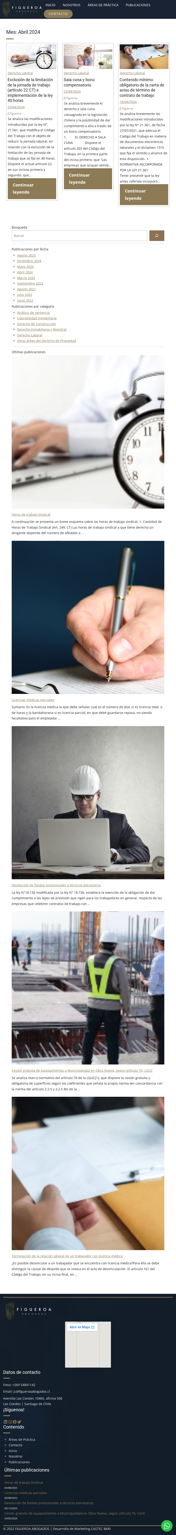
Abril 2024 (25, 272)
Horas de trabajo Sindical (31, 514)
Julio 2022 (24, 294)
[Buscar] (156, 235)
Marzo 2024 (26, 278)
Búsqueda (19, 227)
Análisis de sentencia (33, 312)
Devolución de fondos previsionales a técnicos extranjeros (56, 885)
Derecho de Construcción (36, 324)
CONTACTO (58, 13)
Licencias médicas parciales (33, 700)
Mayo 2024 (25, 266)
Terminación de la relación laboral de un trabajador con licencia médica (67, 1256)
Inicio (13, 1451)
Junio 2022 (25, 300)
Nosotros (15, 1456)
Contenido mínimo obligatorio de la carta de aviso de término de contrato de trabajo (142, 87)
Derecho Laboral (20, 73)
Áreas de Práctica (22, 1439)
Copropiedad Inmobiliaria (37, 318)
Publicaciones (19, 1462)
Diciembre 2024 (29, 261)
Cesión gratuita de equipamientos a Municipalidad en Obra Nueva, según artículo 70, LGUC (82, 1070)
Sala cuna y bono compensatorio (79, 82)
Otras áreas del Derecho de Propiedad (46, 340)
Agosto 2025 (26, 255)
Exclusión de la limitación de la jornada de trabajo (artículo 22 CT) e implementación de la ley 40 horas (30, 90)
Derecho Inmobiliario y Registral (41, 329)
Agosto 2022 (26, 289)
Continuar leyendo (23, 188)
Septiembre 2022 (30, 283)
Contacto (15, 1445)
